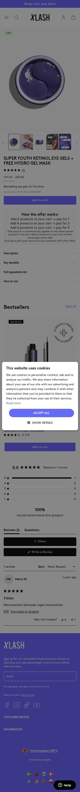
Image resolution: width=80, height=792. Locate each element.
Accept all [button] (41, 412)
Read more (13, 403)
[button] (40, 422)
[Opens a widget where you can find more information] (64, 785)
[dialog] (40, 396)
